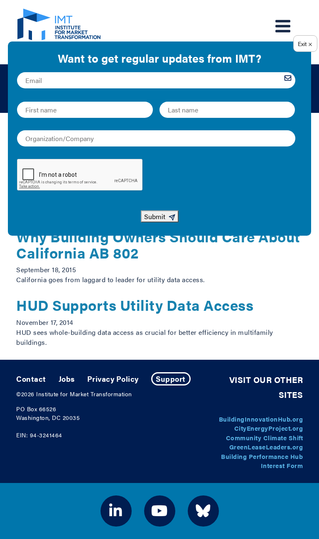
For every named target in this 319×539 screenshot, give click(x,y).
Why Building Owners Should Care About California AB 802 (158, 244)
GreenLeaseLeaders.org (266, 446)
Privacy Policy (113, 378)
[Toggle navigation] (283, 26)
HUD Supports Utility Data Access (134, 305)
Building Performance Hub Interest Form (262, 461)
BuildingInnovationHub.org (261, 419)
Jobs (67, 378)
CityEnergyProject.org (268, 428)
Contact (31, 378)
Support (171, 378)
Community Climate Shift (264, 437)
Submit (154, 216)
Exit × (305, 43)
